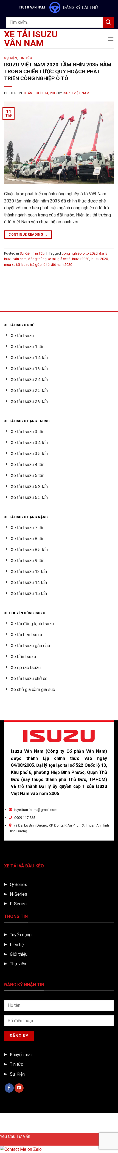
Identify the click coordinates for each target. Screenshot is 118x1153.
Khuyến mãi (21, 1054)
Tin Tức (25, 58)
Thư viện (18, 963)
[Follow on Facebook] (9, 1088)
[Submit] (108, 22)
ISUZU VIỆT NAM (76, 93)
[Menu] (110, 39)
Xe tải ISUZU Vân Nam (30, 38)
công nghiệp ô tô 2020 (79, 253)
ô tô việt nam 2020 (57, 265)
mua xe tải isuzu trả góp (23, 265)
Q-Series (18, 884)
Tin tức (16, 1064)
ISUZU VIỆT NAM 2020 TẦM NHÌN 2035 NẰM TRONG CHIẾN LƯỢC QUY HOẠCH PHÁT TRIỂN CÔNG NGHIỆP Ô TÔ (57, 71)
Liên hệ (17, 944)
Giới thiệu (18, 954)
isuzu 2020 (99, 259)
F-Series (18, 903)
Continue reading (28, 234)
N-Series (18, 894)
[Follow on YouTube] (19, 1088)
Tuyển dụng (21, 934)
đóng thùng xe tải (42, 259)
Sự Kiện (10, 58)
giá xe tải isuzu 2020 (73, 259)
